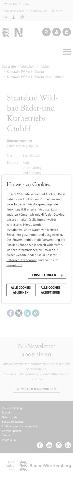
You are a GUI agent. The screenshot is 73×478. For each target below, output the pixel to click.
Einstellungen (44, 275)
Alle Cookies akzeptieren (51, 289)
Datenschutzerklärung (22, 260)
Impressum (14, 265)
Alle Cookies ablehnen (21, 289)
